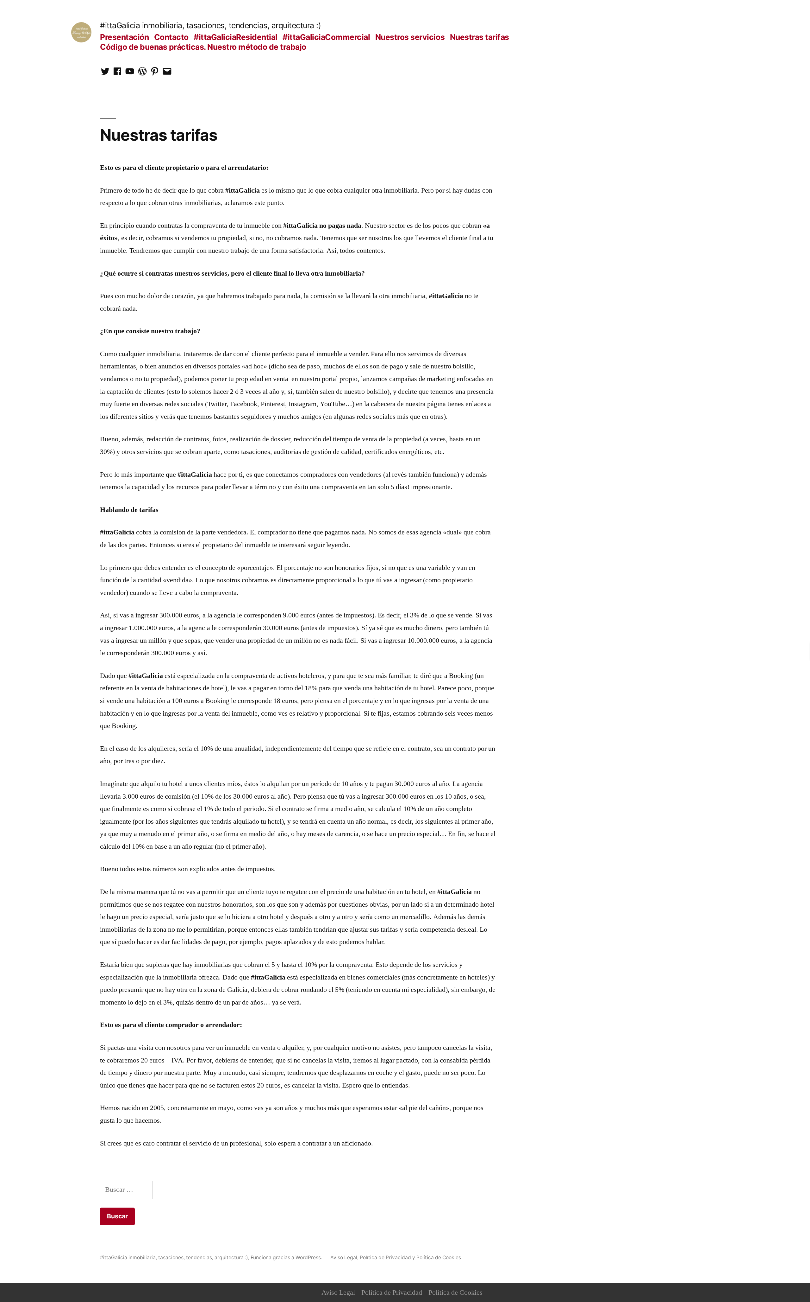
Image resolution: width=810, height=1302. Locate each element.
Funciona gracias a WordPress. (287, 1257)
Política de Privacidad (391, 1292)
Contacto (171, 37)
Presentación (124, 37)
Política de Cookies (455, 1292)
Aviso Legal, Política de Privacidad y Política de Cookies (395, 1257)
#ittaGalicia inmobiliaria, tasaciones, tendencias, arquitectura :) (210, 25)
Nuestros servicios (410, 37)
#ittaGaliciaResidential (235, 37)
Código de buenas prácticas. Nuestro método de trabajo (203, 47)
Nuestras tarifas (479, 37)
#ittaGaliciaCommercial (326, 37)
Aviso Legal (338, 1292)
